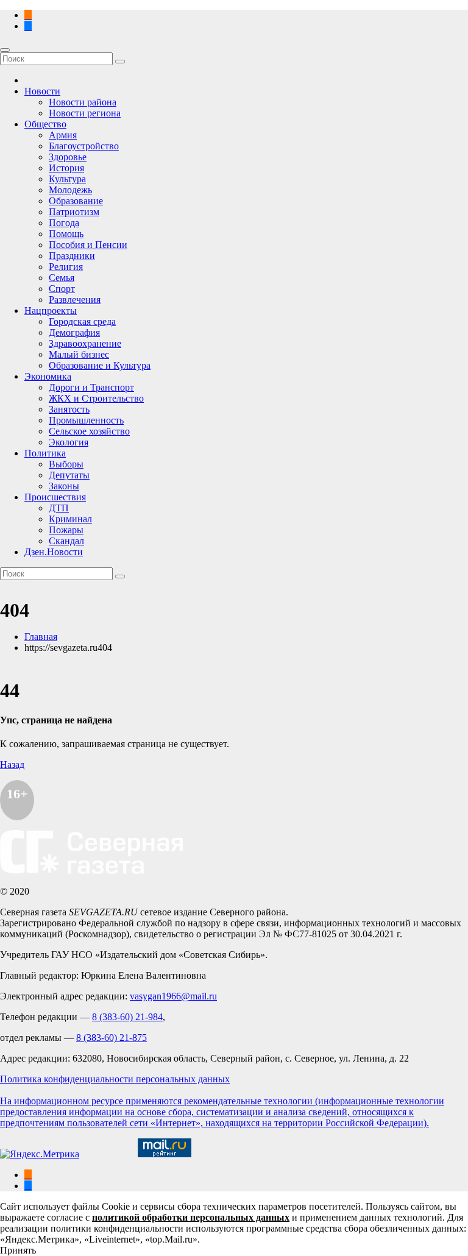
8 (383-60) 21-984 (127, 1017)
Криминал (70, 519)
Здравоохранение (85, 343)
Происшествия (55, 497)
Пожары (66, 530)
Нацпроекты (50, 310)
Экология (68, 442)
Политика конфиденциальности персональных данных (115, 1079)
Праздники (72, 255)
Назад (12, 764)
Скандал (66, 541)
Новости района (82, 102)
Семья (61, 277)
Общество (45, 124)
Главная (40, 636)
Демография (74, 332)
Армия (63, 135)
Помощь (66, 234)
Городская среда (82, 321)
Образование (76, 201)
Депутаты (69, 475)
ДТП (59, 508)
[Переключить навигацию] (5, 50)
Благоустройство (84, 146)
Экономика (47, 376)
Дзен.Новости (53, 552)
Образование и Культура (100, 365)
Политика (45, 453)
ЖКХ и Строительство (96, 398)
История (66, 168)
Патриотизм (74, 212)
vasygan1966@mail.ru (173, 996)
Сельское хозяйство (89, 431)
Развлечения (75, 299)
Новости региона (85, 113)
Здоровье (68, 157)
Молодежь (70, 190)
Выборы (66, 464)
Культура (67, 179)
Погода (64, 223)
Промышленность (86, 420)
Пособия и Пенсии (88, 244)
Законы (64, 486)
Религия (66, 266)
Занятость (69, 409)
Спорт (62, 288)
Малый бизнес (79, 354)
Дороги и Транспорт (91, 387)
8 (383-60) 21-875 (111, 1037)
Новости (42, 91)
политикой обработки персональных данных (190, 1217)
